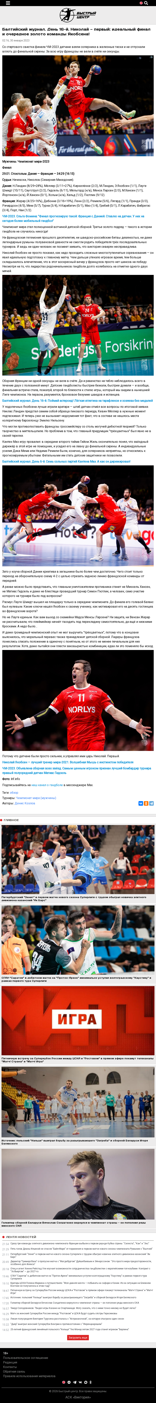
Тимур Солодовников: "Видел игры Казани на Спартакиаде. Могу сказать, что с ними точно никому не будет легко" (73, 1308)
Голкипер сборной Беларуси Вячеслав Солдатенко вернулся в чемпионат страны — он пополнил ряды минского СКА (74, 1302)
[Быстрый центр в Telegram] (74, 1382)
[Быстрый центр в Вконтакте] (80, 1382)
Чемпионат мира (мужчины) (36, 798)
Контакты (10, 1367)
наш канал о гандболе (47, 785)
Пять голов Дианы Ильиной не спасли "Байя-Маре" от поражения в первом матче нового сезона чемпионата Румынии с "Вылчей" (81, 1248)
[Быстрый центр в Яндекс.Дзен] (69, 1382)
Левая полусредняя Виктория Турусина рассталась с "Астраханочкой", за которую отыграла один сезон (67, 1318)
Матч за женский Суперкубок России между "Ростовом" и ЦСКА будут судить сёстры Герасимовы (63, 1313)
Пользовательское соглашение (25, 1358)
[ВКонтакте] (140, 803)
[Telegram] (151, 803)
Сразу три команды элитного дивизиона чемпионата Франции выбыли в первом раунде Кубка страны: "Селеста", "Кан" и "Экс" (79, 1243)
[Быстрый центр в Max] (85, 1382)
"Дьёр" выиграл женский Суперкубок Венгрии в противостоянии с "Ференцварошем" (56, 1324)
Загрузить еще (78, 1337)
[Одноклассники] (146, 803)
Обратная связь (14, 1371)
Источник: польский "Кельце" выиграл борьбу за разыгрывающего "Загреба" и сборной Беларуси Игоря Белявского (73, 1297)
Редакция (10, 1362)
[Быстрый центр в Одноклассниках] (91, 1382)
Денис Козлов (25, 803)
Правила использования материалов (29, 1376)
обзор (14, 792)
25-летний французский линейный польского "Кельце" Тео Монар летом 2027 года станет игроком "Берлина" (69, 1329)
